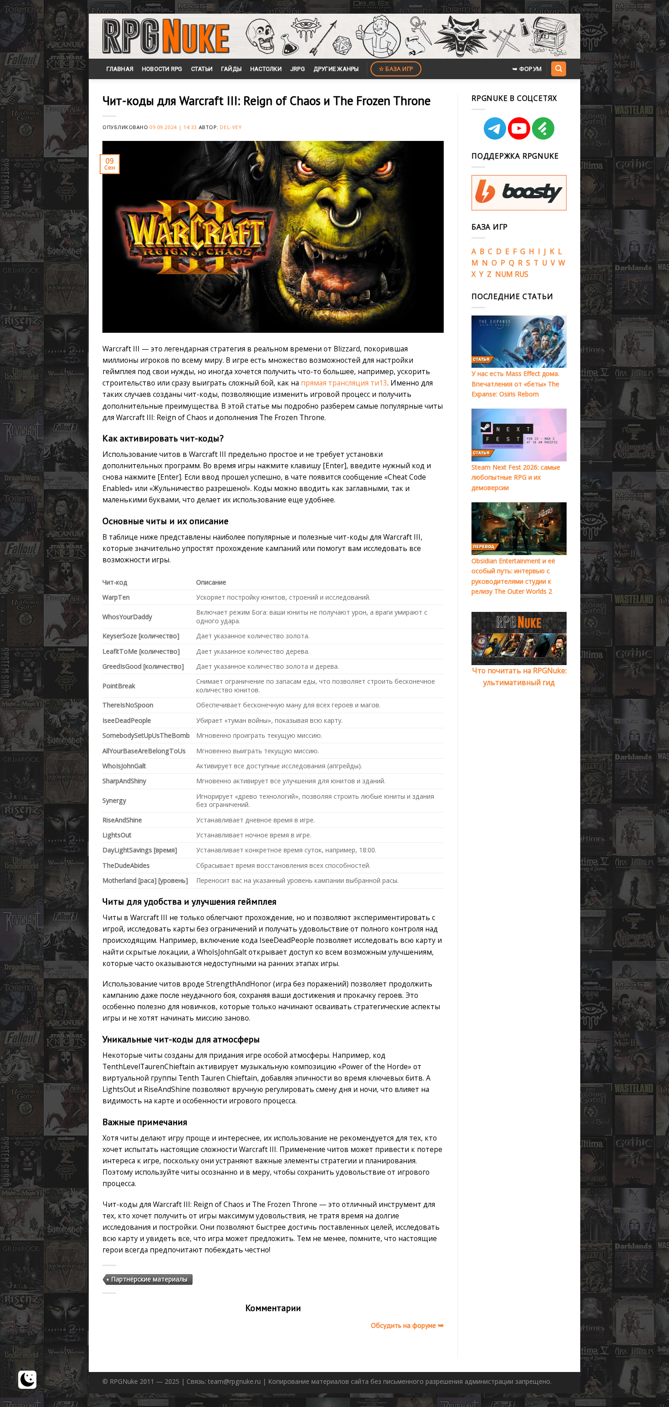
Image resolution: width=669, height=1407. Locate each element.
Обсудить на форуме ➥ (407, 1325)
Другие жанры (336, 68)
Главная (119, 68)
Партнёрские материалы (149, 1279)
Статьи (202, 68)
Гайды (231, 68)
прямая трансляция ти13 (344, 383)
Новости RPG (162, 68)
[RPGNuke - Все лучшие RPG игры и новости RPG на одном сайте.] (165, 36)
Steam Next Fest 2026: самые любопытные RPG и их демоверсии (515, 477)
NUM (504, 274)
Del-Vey (231, 127)
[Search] (558, 68)
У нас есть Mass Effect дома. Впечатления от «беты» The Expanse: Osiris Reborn (515, 383)
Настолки (266, 68)
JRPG (297, 68)
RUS (521, 274)
